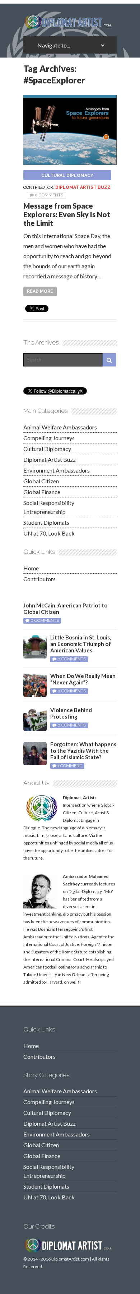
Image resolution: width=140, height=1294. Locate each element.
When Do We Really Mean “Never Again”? (83, 679)
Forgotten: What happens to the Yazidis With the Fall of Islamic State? (83, 750)
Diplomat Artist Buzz (83, 187)
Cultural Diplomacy (67, 175)
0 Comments (49, 194)
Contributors (39, 578)
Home (31, 568)
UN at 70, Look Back (49, 533)
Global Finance (41, 491)
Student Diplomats (46, 522)
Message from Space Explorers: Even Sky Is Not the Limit (66, 214)
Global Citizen (41, 481)
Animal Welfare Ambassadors (60, 427)
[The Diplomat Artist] (70, 26)
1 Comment (69, 765)
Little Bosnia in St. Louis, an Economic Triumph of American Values (80, 643)
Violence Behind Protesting (71, 713)
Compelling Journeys (49, 437)
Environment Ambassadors (56, 470)
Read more (40, 291)
